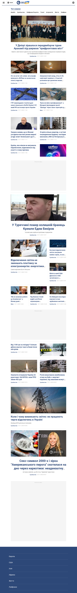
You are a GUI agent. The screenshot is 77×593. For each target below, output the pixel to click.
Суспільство (21, 12)
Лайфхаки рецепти (32, 12)
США (11, 562)
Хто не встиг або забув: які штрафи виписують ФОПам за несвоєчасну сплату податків (23, 78)
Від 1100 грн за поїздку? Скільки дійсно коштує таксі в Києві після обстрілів (24, 347)
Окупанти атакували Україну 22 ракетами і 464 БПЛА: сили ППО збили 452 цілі (23, 377)
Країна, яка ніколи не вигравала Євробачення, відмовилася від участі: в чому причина (23, 147)
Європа (12, 556)
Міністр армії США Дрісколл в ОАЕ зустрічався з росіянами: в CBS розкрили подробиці (57, 278)
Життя (57, 12)
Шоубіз (13, 12)
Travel (42, 12)
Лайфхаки (64, 12)
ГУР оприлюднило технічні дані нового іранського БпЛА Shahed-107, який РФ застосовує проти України (24, 105)
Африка (12, 575)
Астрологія (49, 12)
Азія (10, 569)
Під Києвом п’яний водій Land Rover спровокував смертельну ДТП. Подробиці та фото (37, 301)
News (41, 110)
